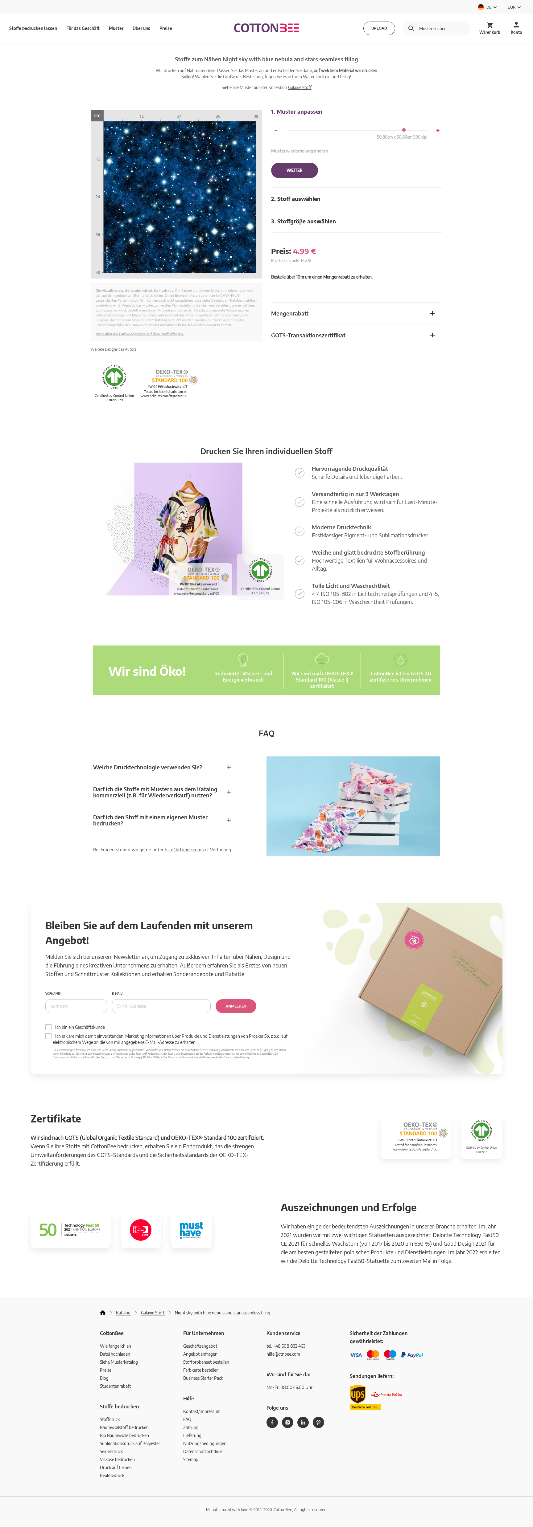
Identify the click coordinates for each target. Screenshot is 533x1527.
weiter (295, 170)
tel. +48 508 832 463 (285, 1346)
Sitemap (190, 1459)
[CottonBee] (266, 28)
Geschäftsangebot (200, 1346)
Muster (116, 28)
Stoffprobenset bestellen (206, 1362)
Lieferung (192, 1435)
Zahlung (191, 1427)
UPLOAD (379, 28)
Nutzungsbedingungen (204, 1443)
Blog (104, 1378)
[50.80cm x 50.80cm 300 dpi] (404, 130)
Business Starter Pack (203, 1378)
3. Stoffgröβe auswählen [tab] (303, 221)
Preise (165, 28)
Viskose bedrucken (117, 1459)
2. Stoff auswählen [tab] (295, 198)
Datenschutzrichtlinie (202, 1451)
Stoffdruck (110, 1419)
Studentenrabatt (115, 1386)
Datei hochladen (115, 1354)
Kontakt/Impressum (202, 1411)
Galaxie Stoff (300, 87)
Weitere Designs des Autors (113, 349)
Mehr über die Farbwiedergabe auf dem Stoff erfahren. (140, 334)
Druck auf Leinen (116, 1467)
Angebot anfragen (200, 1354)
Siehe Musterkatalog (119, 1362)
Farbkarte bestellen (201, 1370)
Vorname (52, 993)
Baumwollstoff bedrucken (124, 1427)
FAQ (187, 1419)
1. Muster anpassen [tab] (296, 111)
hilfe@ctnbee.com (183, 849)
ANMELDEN (235, 1006)
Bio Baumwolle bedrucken (124, 1435)
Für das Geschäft (83, 28)
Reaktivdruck (112, 1475)
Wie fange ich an (115, 1346)
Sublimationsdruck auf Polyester (130, 1443)
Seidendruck (111, 1451)
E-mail (117, 993)
